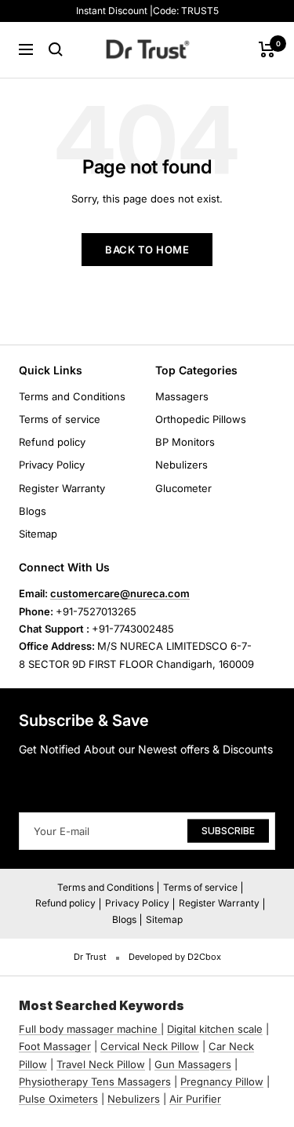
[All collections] (159, 1029)
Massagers (182, 396)
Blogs (32, 511)
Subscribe (228, 830)
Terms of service (59, 419)
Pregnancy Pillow (221, 1081)
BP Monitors (185, 442)
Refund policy (52, 442)
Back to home (147, 249)
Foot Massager (55, 1046)
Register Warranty (62, 488)
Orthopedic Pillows (200, 419)
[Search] (56, 49)
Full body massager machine (88, 1029)
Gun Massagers (192, 1064)
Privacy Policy (52, 464)
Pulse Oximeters (58, 1098)
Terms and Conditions (72, 396)
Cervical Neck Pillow (149, 1046)
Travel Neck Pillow (100, 1064)
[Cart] (267, 49)
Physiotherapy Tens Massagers (95, 1081)
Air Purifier (195, 1098)
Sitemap (38, 533)
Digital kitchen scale (215, 1029)
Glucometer (183, 488)
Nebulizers (181, 464)
